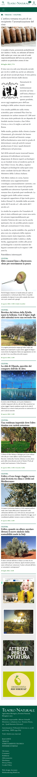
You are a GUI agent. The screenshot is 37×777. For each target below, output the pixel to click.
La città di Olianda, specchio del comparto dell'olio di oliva (16, 367)
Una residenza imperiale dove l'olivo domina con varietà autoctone (18, 423)
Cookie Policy (7, 765)
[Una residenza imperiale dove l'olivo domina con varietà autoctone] (18, 440)
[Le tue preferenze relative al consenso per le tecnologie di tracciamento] (2, 583)
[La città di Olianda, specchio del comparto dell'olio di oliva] (18, 385)
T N (13, 64)
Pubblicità (5, 756)
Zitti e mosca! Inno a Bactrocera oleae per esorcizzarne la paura (16, 262)
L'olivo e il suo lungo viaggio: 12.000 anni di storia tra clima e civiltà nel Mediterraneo (18, 479)
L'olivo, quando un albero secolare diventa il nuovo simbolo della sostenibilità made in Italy (17, 531)
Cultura (17, 15)
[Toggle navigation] (3, 9)
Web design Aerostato (9, 770)
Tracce (8, 15)
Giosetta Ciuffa (20, 467)
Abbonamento (7, 758)
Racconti (6, 739)
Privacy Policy (7, 763)
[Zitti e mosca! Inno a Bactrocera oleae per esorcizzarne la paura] (18, 278)
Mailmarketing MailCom (11, 772)
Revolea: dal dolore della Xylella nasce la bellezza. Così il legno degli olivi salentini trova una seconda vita (18, 315)
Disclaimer (6, 760)
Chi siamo (5, 751)
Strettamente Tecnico (13, 744)
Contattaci (5, 753)
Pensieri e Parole (10, 746)
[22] (18, 3)
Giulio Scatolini (20, 304)
